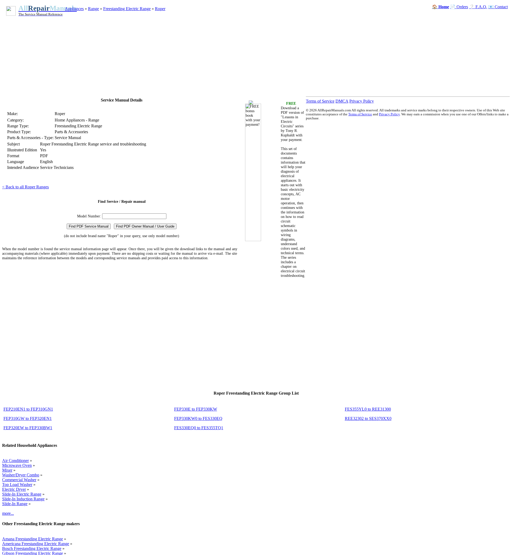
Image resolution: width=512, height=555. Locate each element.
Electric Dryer (14, 489)
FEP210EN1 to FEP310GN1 (28, 409)
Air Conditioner (15, 460)
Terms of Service (320, 101)
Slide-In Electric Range (21, 494)
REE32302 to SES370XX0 (368, 418)
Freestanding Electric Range (127, 8)
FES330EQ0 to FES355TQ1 (198, 428)
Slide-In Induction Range (23, 499)
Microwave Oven (17, 465)
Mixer (7, 470)
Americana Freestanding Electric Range (35, 543)
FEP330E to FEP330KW (195, 409)
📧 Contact (498, 7)
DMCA (341, 101)
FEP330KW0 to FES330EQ (198, 418)
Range (93, 8)
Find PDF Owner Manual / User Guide (145, 226)
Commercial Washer (19, 479)
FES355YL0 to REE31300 (368, 409)
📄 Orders (459, 7)
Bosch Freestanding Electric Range (31, 548)
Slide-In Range (14, 503)
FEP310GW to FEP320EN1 (27, 418)
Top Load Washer (17, 484)
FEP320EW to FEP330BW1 (27, 428)
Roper (160, 8)
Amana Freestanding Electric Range (32, 539)
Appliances (74, 8)
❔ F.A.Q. (478, 7)
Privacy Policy (361, 101)
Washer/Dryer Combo (20, 475)
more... (8, 513)
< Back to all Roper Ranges (25, 187)
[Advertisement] (225, 52)
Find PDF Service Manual (89, 226)
